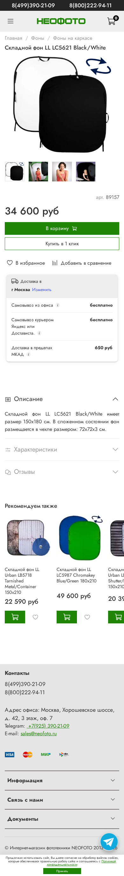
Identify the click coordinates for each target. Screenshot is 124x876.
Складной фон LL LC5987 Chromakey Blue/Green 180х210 (77, 575)
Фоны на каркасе (72, 38)
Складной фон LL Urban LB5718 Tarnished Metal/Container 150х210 (22, 580)
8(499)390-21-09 (33, 5)
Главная (13, 38)
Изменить (42, 289)
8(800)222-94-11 (90, 5)
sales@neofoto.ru (39, 733)
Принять (62, 871)
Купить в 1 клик (62, 243)
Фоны (37, 38)
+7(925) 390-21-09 (48, 726)
